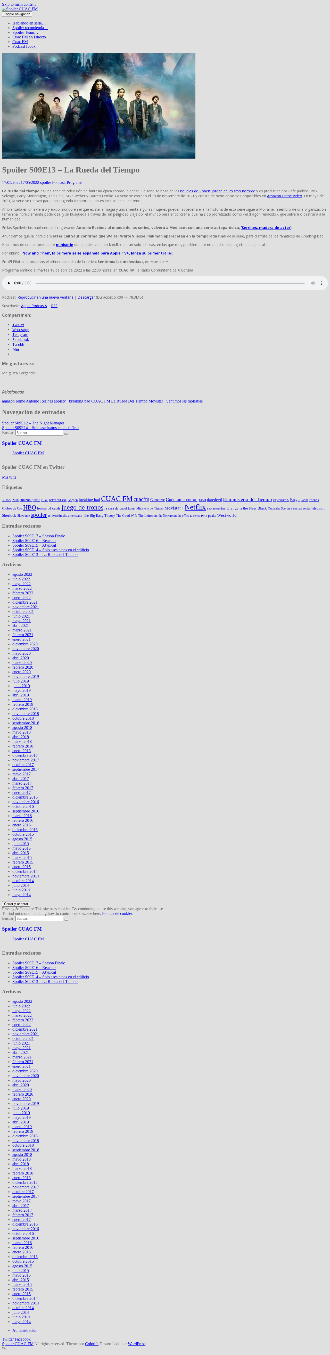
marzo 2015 (22, 857)
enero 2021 (21, 639)
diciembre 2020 (25, 644)
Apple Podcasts (34, 305)
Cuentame (157, 500)
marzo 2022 (22, 588)
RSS (54, 305)
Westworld (227, 515)
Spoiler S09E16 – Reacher (34, 540)
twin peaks (208, 516)
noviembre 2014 (25, 876)
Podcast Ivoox (24, 46)
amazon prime (13, 401)
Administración (24, 1330)
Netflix (195, 507)
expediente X (281, 500)
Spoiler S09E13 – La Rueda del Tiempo (45, 554)
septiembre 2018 (25, 723)
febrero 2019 (22, 704)
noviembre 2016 (25, 802)
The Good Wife (126, 516)
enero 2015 (21, 867)
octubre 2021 (23, 611)
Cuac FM (20, 41)
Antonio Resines (39, 401)
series (297, 508)
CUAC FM (100, 401)
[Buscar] (66, 434)
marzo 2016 (22, 816)
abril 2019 (20, 695)
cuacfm (141, 499)
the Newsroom (168, 516)
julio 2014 (20, 885)
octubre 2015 (23, 834)
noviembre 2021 (25, 607)
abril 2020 (20, 658)
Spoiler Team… (25, 32)
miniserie (64, 244)
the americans (72, 516)
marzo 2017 (22, 783)
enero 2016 (21, 825)
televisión (55, 516)
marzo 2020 (22, 662)
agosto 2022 (22, 574)
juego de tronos (82, 507)
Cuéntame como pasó (186, 499)
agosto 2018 (22, 727)
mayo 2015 (21, 848)
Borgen (73, 500)
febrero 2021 (22, 635)
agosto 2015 (22, 839)
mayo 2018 (21, 732)
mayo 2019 (21, 690)
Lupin (131, 508)
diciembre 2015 (25, 829)
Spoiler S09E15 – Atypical (34, 545)
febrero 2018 (22, 746)
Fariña (304, 500)
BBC (44, 500)
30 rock (6, 500)
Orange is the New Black (247, 508)
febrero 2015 (22, 862)
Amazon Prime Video (284, 195)
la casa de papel (115, 508)
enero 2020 (21, 672)
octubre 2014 (23, 880)
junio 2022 (21, 579)
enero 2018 (21, 751)
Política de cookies (117, 913)
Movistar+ (156, 401)
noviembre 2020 (25, 648)
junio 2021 (21, 616)
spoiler (45, 182)
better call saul (58, 500)
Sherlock (9, 515)
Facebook (23, 1339)
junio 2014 (21, 890)
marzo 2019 (22, 699)
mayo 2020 (21, 653)
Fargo (295, 499)
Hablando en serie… (29, 23)
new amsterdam (216, 508)
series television (314, 508)
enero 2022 (21, 597)
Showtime (23, 516)
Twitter (8, 1339)
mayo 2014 (21, 894)
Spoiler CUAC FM (22, 443)
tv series (195, 516)
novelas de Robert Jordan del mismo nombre (217, 190)
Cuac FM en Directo (29, 37)
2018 (15, 500)
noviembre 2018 (25, 713)
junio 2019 (21, 686)
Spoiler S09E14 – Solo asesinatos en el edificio (50, 550)
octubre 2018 (23, 718)
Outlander (274, 508)
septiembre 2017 (25, 769)
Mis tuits (9, 477)
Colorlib (91, 1344)
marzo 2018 (22, 741)
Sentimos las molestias (184, 401)
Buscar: (8, 432)
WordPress (136, 1344)
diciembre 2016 (25, 797)
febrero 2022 (22, 593)
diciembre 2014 (25, 871)
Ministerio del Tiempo (149, 508)
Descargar (86, 297)
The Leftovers (148, 516)
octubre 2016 (23, 806)
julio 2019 (20, 681)
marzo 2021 (22, 630)
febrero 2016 (22, 820)
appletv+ (61, 401)
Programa (74, 182)
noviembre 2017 (25, 760)
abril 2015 (20, 853)
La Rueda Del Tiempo (129, 401)
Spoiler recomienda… (30, 28)
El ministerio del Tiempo (247, 499)
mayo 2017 (21, 774)
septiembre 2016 (25, 811)
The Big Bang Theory (99, 515)
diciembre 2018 (25, 709)
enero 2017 (21, 792)
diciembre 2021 (25, 602)
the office (183, 516)
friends (314, 500)
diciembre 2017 (25, 755)
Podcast (58, 182)
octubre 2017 (23, 764)
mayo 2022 (21, 583)
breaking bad (79, 401)
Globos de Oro (12, 508)
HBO (29, 507)
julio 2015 (20, 843)
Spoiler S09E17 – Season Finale (38, 536)
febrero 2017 (22, 788)
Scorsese (286, 508)
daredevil (214, 500)
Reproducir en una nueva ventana (45, 297)
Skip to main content (19, 4)
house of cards (49, 508)
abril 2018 (20, 737)
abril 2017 (20, 778)
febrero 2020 (22, 667)
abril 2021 (20, 625)
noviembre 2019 (25, 676)
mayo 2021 (21, 621)
